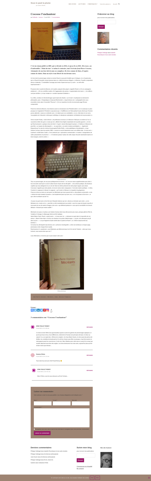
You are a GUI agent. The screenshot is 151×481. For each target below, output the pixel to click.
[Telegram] (41, 310)
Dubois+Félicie (40, 354)
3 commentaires (56, 17)
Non (97, 477)
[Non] (149, 478)
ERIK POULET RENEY (43, 326)
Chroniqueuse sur (84, 466)
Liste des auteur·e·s (105, 4)
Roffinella (35, 17)
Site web (74, 400)
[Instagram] (47, 310)
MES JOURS (72, 4)
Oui (92, 477)
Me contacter (80, 468)
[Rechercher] (119, 3)
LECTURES (81, 4)
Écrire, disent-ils (48, 460)
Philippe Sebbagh (102, 52)
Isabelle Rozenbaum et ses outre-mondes (55, 451)
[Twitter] (35, 310)
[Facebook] (32, 310)
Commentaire (38, 407)
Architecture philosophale (51, 454)
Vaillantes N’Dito (43, 462)
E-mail (55, 400)
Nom (35, 400)
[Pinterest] (44, 310)
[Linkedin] (38, 310)
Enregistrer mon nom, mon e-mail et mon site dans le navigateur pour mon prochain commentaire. (62, 429)
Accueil (115, 4)
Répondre (90, 327)
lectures (41, 17)
